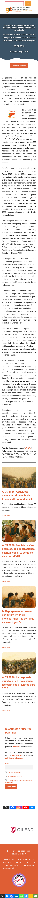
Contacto (6, 859)
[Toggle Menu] (35, 16)
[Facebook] (13, 807)
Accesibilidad (8, 868)
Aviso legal (29, 859)
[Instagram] (19, 807)
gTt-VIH (28, 448)
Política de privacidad (12, 862)
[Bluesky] (32, 807)
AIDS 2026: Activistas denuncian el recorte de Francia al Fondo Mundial (17, 495)
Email (7, 763)
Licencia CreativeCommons (22, 865)
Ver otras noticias (19, 66)
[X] (6, 807)
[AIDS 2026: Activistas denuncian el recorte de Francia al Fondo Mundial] (19, 486)
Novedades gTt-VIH (14, 776)
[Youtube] (25, 807)
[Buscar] (28, 3)
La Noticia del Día (13, 772)
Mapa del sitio (17, 859)
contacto (16, 747)
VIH (3, 244)
